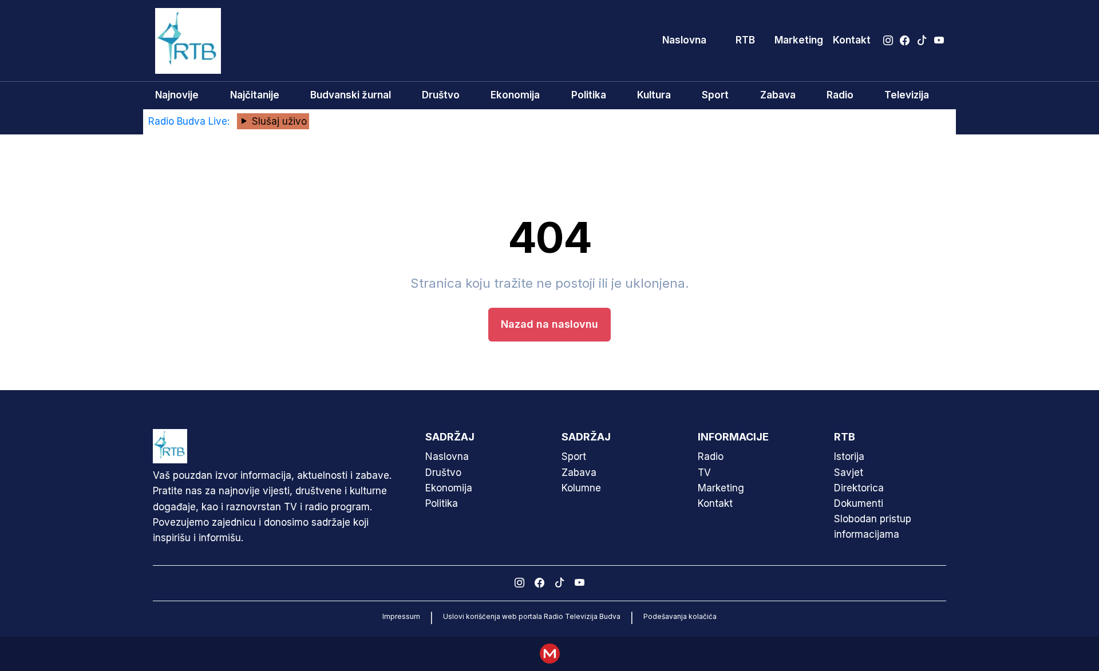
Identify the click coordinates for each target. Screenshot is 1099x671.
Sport (715, 95)
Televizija (906, 95)
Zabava (778, 95)
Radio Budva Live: (190, 121)
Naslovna (684, 40)
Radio (840, 95)
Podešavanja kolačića (680, 616)
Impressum (401, 616)
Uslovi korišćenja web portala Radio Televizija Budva (531, 616)
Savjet (848, 472)
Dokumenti (858, 503)
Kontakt (852, 40)
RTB (745, 40)
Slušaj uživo (278, 121)
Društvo (441, 95)
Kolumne (581, 488)
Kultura (654, 95)
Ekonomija (515, 95)
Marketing (798, 40)
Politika (588, 95)
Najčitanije (254, 95)
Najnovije (177, 95)
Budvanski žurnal (350, 95)
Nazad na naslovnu (549, 324)
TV (704, 472)
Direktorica (859, 488)
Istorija (849, 456)
